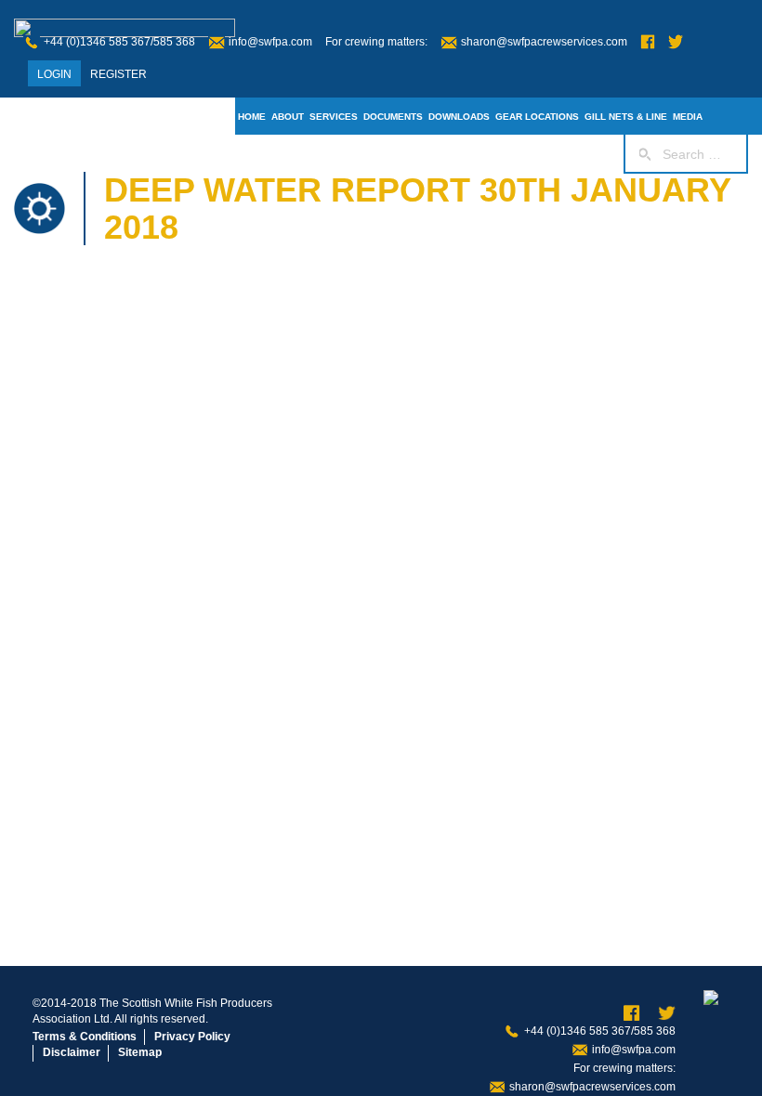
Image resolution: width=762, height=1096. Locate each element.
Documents (393, 116)
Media (688, 116)
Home (252, 116)
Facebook (647, 42)
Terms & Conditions (85, 1036)
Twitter (675, 42)
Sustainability (361, 154)
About (287, 116)
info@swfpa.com (270, 41)
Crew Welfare (492, 154)
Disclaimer (71, 1052)
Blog (251, 154)
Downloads (459, 116)
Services (333, 116)
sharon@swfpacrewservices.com (544, 41)
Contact (427, 154)
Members (294, 154)
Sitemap (140, 1052)
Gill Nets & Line (626, 116)
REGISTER (118, 74)
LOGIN (54, 74)
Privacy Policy (192, 1036)
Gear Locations (537, 116)
